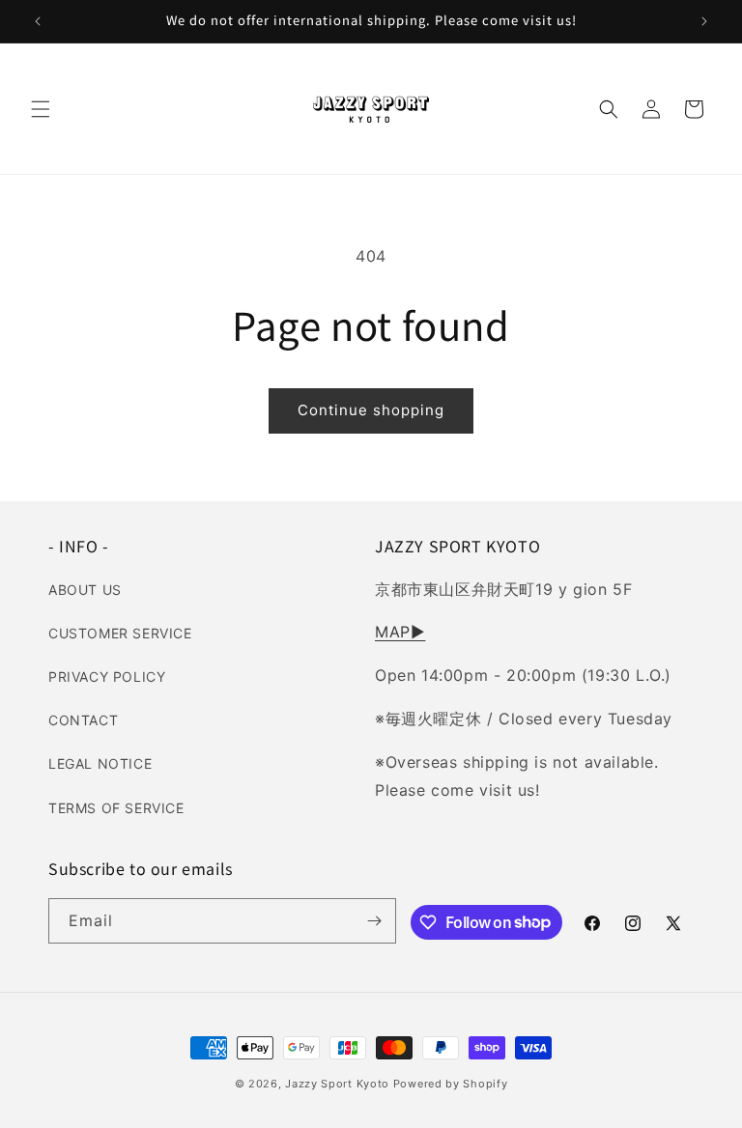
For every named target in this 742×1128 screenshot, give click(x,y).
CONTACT (83, 720)
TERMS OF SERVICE (116, 808)
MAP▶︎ (400, 631)
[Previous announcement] (37, 21)
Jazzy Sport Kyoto (337, 1083)
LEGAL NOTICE (100, 763)
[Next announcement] (704, 21)
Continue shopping (371, 410)
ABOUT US (85, 589)
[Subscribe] (374, 921)
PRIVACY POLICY (106, 676)
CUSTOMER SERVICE (120, 633)
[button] (40, 109)
